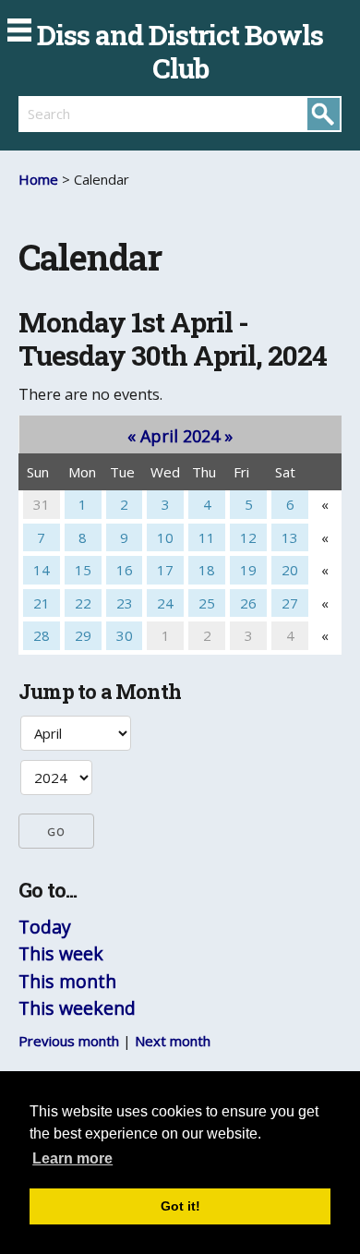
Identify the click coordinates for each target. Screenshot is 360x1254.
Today (44, 926)
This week (60, 953)
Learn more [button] (72, 1158)
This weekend (77, 1007)
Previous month (68, 1040)
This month (67, 981)
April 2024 (180, 436)
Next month (172, 1040)
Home (38, 179)
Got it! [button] (180, 1206)
